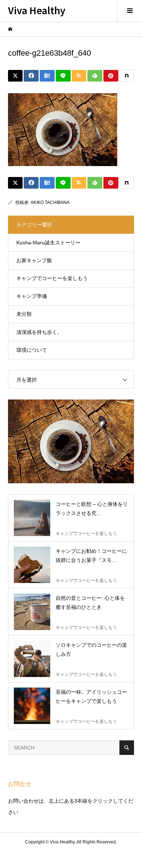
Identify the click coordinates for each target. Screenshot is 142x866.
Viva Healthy (37, 10)
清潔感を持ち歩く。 (39, 332)
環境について (31, 350)
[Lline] (63, 76)
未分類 (24, 314)
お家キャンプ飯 (34, 260)
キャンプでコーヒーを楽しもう (52, 278)
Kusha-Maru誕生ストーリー (48, 242)
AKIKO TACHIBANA (50, 202)
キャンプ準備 (31, 296)
